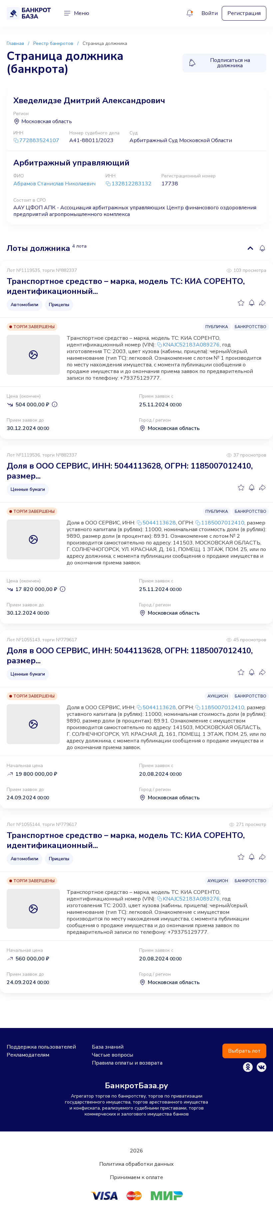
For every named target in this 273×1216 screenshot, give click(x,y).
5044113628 (159, 522)
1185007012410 (222, 522)
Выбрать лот (244, 1051)
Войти (209, 13)
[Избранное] (241, 303)
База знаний (108, 1047)
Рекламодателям (28, 1055)
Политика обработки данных (136, 1164)
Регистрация (244, 13)
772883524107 (39, 140)
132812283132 (131, 183)
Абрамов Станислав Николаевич (54, 183)
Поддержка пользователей (41, 1047)
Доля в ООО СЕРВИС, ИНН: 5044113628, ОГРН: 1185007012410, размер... (130, 471)
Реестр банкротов (53, 43)
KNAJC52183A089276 (191, 344)
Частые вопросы (112, 1055)
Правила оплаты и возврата (127, 1063)
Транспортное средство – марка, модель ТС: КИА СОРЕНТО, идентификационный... (126, 286)
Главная (15, 43)
